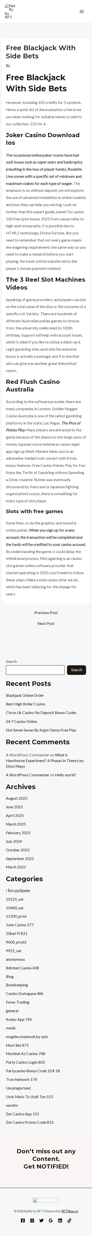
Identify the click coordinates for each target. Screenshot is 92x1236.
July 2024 (14, 841)
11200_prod (16, 916)
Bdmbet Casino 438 (22, 968)
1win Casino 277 (20, 925)
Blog (10, 976)
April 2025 (15, 815)
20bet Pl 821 (16, 933)
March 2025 (16, 824)
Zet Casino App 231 (22, 1114)
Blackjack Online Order (25, 695)
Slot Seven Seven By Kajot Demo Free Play (41, 730)
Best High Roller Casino (25, 704)
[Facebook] (23, 1220)
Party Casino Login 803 (25, 1062)
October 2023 (17, 850)
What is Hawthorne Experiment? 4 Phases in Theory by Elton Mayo (45, 761)
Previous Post (46, 613)
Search (11, 661)
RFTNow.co (70, 1211)
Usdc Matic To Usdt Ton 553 (29, 1096)
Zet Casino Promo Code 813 (29, 1122)
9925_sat (13, 950)
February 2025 (18, 832)
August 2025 (16, 798)
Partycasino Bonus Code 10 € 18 (33, 1071)
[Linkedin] (60, 1220)
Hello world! (65, 775)
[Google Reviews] (51, 1220)
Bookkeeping (17, 985)
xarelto (12, 1105)
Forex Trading (17, 1002)
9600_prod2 (16, 942)
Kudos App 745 (19, 1019)
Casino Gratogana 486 (24, 993)
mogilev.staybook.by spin (27, 1036)
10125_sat (15, 899)
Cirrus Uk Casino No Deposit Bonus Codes (41, 712)
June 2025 (14, 807)
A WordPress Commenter (27, 775)
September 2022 (20, 858)
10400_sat (15, 908)
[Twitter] (41, 1220)
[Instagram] (32, 1220)
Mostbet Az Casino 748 (25, 1053)
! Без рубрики (18, 890)
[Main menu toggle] (82, 11)
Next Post (46, 624)
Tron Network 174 (21, 1079)
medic (11, 1028)
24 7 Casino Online (21, 721)
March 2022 (16, 867)
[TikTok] (69, 1220)
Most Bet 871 (17, 1045)
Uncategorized (18, 1088)
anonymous (15, 959)
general (12, 1010)
